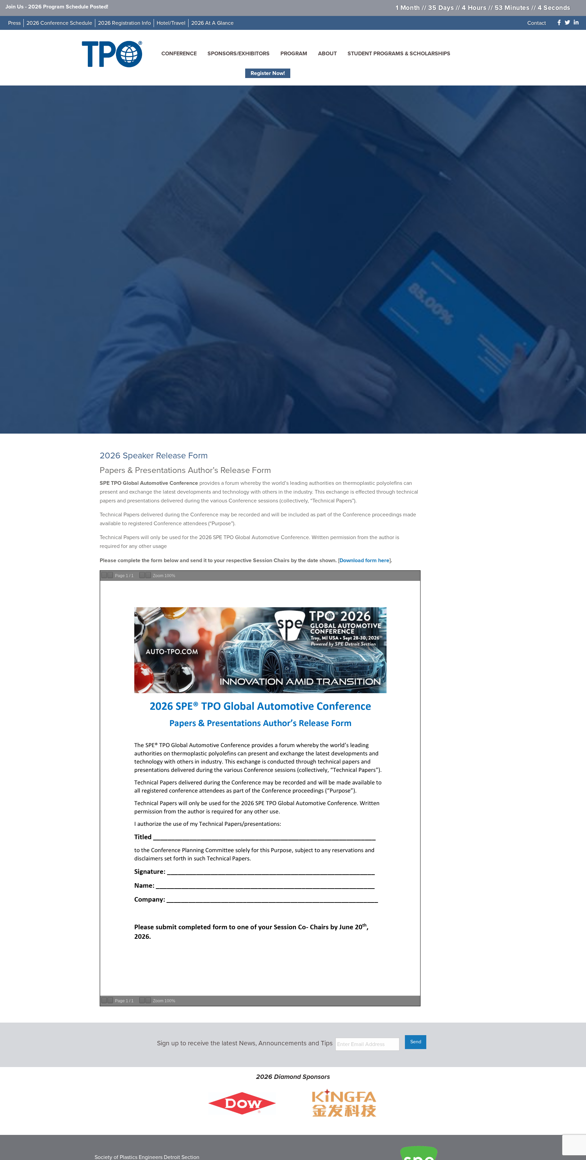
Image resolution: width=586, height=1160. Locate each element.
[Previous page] (104, 575)
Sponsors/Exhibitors (239, 53)
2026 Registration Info (124, 23)
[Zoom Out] (142, 575)
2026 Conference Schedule (59, 23)
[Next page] (110, 575)
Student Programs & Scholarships (399, 53)
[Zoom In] (148, 575)
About (327, 53)
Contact (536, 23)
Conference (179, 53)
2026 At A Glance (212, 23)
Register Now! (268, 73)
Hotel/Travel (171, 23)
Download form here (364, 560)
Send (415, 1042)
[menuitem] (179, 53)
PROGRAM (293, 53)
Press (14, 23)
